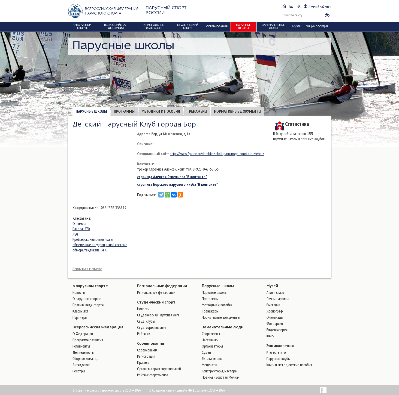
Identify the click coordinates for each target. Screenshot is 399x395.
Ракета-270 (81, 228)
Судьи (206, 352)
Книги (270, 336)
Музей (272, 285)
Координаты (83, 207)
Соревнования (150, 343)
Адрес (142, 133)
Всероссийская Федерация (98, 327)
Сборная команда (85, 358)
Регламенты (81, 346)
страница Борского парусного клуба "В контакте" (177, 184)
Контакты (145, 163)
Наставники (210, 339)
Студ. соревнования (151, 327)
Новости (79, 292)
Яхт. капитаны (212, 358)
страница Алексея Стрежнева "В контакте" (172, 176)
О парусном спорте (87, 298)
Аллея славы (275, 292)
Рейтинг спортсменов (152, 374)
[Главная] (284, 6)
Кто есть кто (276, 352)
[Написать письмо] (291, 6)
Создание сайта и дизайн (169, 390)
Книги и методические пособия (289, 364)
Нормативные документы (237, 111)
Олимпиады (274, 317)
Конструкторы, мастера (219, 371)
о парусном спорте (90, 285)
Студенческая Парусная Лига (158, 315)
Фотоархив (274, 323)
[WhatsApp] (167, 195)
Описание (145, 143)
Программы (124, 111)
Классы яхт (81, 218)
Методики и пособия (161, 111)
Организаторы (212, 346)
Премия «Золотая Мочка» (220, 377)
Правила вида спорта (88, 304)
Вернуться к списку (87, 269)
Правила (143, 362)
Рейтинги (143, 333)
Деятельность (83, 352)
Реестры (79, 371)
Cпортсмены (211, 333)
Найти (327, 15)
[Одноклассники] (180, 195)
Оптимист (80, 223)
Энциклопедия (280, 345)
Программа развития (88, 339)
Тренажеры (197, 111)
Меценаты (209, 364)
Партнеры (80, 317)
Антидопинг (81, 364)
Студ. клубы (146, 321)
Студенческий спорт (156, 302)
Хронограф (274, 311)
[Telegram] (161, 195)
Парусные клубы (278, 358)
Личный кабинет (320, 6)
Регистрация (146, 356)
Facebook (323, 390)
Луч (75, 234)
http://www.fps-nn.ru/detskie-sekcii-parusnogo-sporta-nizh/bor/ (217, 153)
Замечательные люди (222, 327)
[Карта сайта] (298, 6)
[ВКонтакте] (174, 195)
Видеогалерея (276, 329)
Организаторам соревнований (159, 368)
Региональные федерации (162, 285)
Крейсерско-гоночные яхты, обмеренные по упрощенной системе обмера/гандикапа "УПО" (100, 245)
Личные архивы (277, 298)
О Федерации (83, 333)
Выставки (273, 304)
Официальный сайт (152, 153)
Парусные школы (91, 111)
